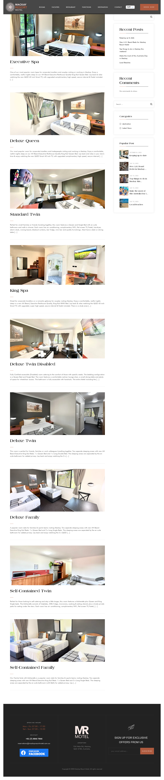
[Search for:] (134, 104)
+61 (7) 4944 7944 (34, 739)
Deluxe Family (24, 517)
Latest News (127, 128)
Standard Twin (25, 215)
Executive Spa (24, 62)
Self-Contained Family (32, 668)
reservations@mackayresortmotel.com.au (34, 743)
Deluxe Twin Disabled (32, 364)
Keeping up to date (126, 38)
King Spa (19, 291)
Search (150, 16)
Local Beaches (124, 63)
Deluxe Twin (23, 441)
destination (126, 124)
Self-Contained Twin (30, 591)
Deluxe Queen (24, 141)
